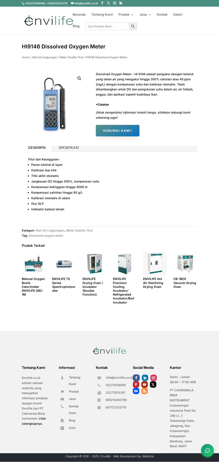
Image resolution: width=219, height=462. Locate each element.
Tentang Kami (102, 14)
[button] (79, 78)
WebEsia (148, 456)
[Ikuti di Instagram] (153, 378)
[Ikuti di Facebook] (136, 377)
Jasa (143, 14)
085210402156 (116, 400)
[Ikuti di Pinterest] (136, 384)
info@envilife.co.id (119, 377)
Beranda (79, 14)
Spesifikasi (69, 147)
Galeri (177, 14)
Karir (72, 428)
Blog (76, 26)
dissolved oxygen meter (46, 235)
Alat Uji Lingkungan (44, 57)
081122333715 (115, 407)
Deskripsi (37, 147)
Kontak (162, 14)
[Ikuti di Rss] (144, 391)
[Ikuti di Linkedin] (145, 378)
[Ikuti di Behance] (136, 391)
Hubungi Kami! (117, 130)
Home (26, 57)
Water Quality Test (71, 57)
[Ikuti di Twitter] (153, 384)
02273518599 (116, 385)
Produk (124, 14)
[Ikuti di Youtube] (144, 384)
